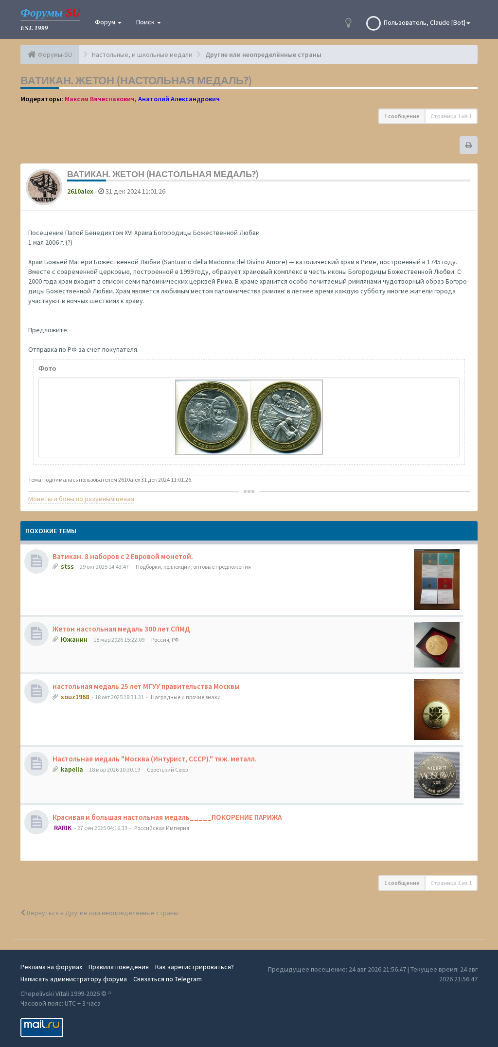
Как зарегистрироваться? (194, 966)
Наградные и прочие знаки (186, 697)
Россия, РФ (164, 639)
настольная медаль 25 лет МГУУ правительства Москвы (146, 686)
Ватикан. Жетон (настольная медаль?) (136, 80)
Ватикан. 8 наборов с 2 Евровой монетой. (123, 556)
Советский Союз (167, 769)
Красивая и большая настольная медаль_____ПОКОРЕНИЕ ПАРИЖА (167, 817)
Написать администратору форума (73, 979)
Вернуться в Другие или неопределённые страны (101, 912)
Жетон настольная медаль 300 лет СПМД (121, 628)
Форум (106, 22)
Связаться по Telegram (167, 979)
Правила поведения (119, 966)
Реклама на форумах (51, 966)
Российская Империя (161, 827)
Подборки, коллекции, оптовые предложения (193, 566)
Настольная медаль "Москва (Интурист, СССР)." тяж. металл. (155, 758)
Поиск (146, 22)
